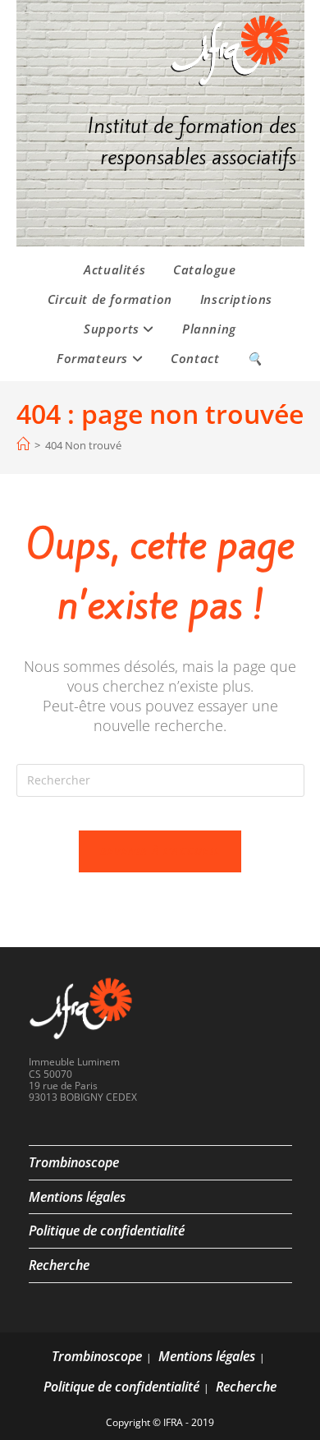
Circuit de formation (110, 299)
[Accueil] (23, 444)
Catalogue (204, 269)
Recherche (59, 1265)
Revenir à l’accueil (160, 851)
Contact (195, 358)
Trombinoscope (74, 1162)
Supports (113, 328)
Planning (209, 328)
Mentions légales (77, 1197)
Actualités (114, 269)
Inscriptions (236, 299)
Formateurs (94, 358)
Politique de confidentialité (107, 1230)
